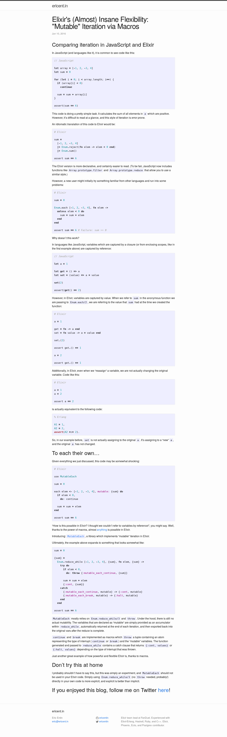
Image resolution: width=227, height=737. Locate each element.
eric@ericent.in (60, 721)
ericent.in (60, 5)
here (163, 690)
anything (102, 530)
